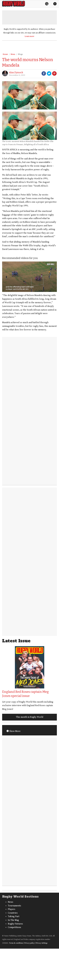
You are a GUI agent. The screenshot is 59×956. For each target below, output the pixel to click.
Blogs (20, 54)
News (13, 54)
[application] (29, 276)
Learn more (29, 36)
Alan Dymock (16, 72)
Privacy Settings (41, 943)
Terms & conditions (16, 943)
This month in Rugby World (29, 717)
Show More (14, 731)
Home (5, 54)
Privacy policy (29, 943)
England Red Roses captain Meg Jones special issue (25, 694)
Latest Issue (16, 641)
